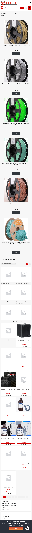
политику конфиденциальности (16, 525)
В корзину (16, 53)
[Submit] (22, 8)
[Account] (26, 8)
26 (24, 497)
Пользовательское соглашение (9, 505)
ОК (16, 528)
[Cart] (30, 8)
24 (18, 497)
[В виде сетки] (27, 264)
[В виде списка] (30, 264)
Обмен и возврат (6, 509)
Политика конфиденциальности (9, 503)
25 (21, 497)
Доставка (4, 507)
